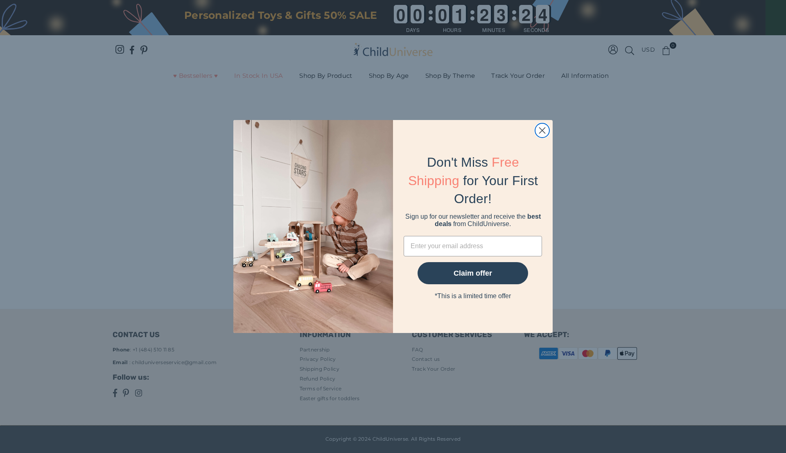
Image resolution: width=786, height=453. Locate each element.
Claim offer (473, 273)
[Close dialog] (542, 130)
